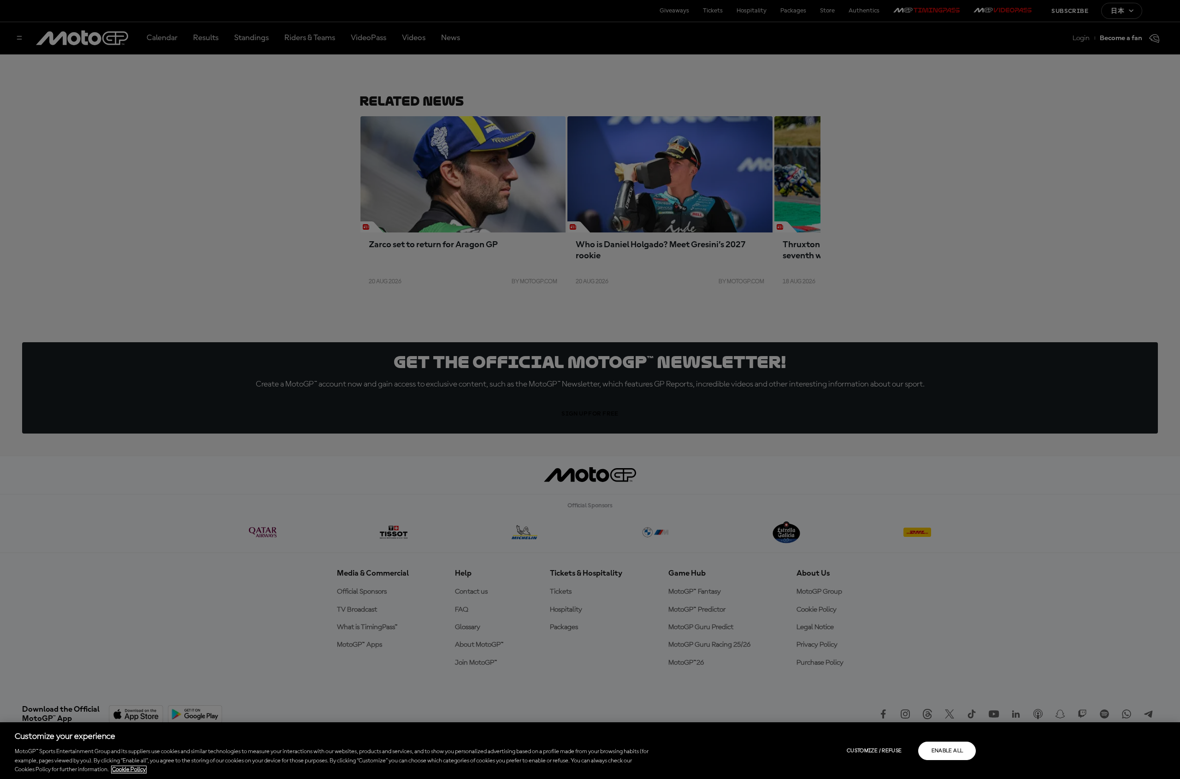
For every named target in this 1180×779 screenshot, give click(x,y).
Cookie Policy (129, 770)
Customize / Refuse (874, 751)
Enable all (947, 751)
